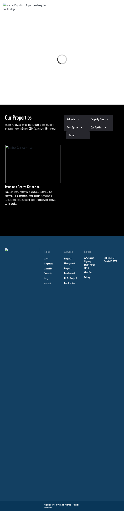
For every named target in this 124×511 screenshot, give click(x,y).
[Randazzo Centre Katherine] (33, 164)
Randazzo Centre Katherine (22, 186)
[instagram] (118, 505)
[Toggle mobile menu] (119, 6)
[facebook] (112, 505)
